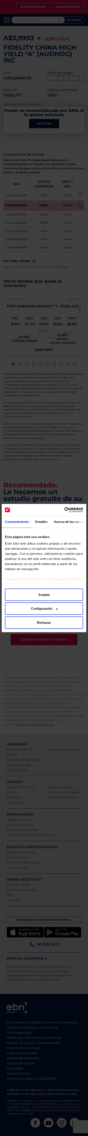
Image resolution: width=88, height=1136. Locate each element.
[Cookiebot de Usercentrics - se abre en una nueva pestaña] (64, 510)
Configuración (41, 608)
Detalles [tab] (41, 521)
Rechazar (44, 622)
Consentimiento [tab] (17, 521)
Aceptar (44, 594)
